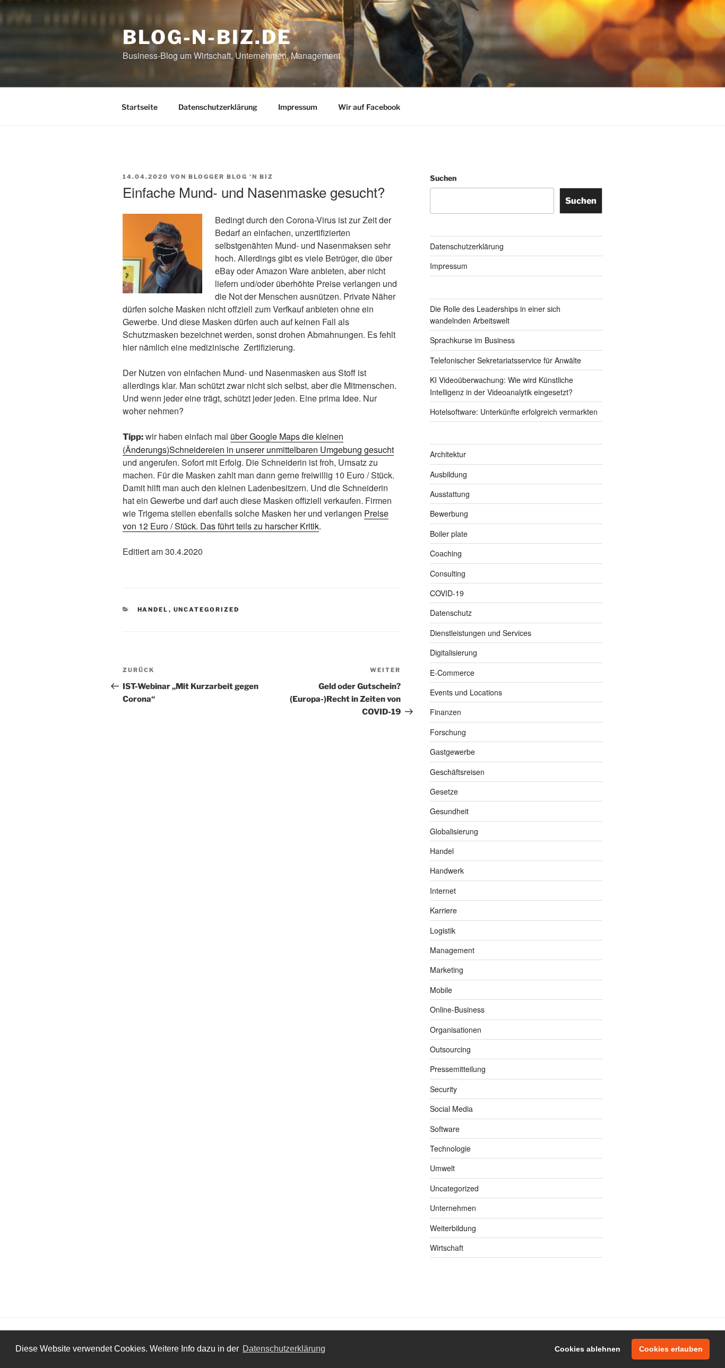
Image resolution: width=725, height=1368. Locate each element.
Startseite (140, 106)
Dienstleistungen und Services (480, 633)
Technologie (450, 1148)
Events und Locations (466, 692)
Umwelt (442, 1168)
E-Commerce (452, 672)
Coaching (446, 553)
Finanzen (445, 712)
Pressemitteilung (458, 1069)
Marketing (446, 969)
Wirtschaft (446, 1247)
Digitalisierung (453, 652)
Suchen (443, 177)
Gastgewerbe (452, 751)
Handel (153, 609)
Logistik (442, 930)
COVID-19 (447, 593)
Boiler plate (449, 533)
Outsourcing (450, 1049)
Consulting (447, 573)
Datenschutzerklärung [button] (284, 1348)
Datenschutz (451, 612)
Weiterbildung (453, 1228)
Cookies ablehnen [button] (587, 1349)
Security (443, 1089)
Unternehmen (453, 1208)
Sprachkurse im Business (472, 340)
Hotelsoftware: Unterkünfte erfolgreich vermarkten (514, 411)
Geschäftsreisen (457, 771)
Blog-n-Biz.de (207, 37)
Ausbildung (448, 474)
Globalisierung (454, 831)
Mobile (441, 989)
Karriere (443, 910)
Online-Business (457, 1009)
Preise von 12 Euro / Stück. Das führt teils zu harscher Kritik (256, 519)
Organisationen (455, 1029)
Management (452, 950)
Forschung (448, 732)
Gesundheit (449, 811)
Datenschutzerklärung (217, 106)
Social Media (451, 1108)
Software (445, 1128)
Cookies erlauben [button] (671, 1349)
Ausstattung (450, 494)
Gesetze (444, 791)
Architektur (448, 454)
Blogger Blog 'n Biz (230, 176)
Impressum (297, 106)
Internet (443, 890)
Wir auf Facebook (369, 106)
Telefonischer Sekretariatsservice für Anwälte (505, 360)
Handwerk (447, 870)
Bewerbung (449, 513)
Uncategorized (207, 609)
